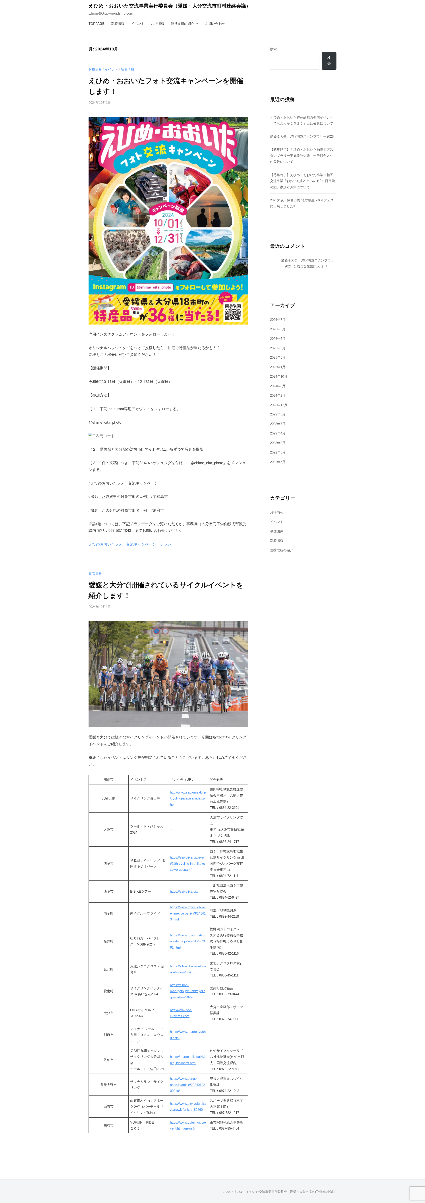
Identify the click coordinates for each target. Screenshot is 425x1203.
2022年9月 (278, 452)
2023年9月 (278, 414)
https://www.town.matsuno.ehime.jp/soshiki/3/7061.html (187, 941)
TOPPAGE (96, 23)
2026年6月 (278, 329)
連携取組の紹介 (182, 23)
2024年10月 (278, 376)
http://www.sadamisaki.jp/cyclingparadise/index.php (188, 798)
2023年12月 (278, 405)
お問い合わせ (215, 23)
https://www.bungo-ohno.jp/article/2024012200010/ (187, 1085)
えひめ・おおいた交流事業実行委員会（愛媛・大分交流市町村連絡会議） (170, 6)
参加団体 (276, 531)
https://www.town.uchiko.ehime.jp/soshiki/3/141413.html (188, 913)
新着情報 (117, 23)
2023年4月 (278, 433)
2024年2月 (278, 395)
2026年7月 (278, 319)
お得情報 (157, 23)
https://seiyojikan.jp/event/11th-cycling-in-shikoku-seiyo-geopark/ (188, 863)
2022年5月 (278, 462)
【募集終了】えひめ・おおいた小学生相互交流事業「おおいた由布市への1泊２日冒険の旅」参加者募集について (302, 181)
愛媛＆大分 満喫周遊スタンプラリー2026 (302, 136)
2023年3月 (278, 443)
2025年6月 (278, 348)
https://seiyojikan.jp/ (184, 891)
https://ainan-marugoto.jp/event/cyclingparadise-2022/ (187, 991)
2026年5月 (278, 338)
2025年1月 (278, 367)
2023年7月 (278, 424)
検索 (273, 49)
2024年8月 (278, 386)
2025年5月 (278, 357)
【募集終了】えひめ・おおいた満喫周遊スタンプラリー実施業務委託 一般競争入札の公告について (301, 155)
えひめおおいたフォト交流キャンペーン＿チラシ (130, 544)
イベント (137, 23)
